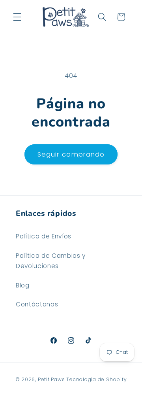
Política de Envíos (43, 236)
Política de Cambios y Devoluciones (51, 260)
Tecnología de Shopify (96, 379)
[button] (17, 17)
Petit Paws (51, 379)
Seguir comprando (71, 154)
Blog (23, 285)
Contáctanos (37, 304)
